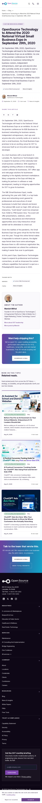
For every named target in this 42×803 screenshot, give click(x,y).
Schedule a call (21, 358)
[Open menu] (38, 4)
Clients (4, 677)
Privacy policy (26, 777)
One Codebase (7, 650)
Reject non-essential (11, 799)
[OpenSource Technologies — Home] (9, 3)
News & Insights (27, 89)
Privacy (4, 739)
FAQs (3, 708)
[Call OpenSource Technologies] (33, 4)
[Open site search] (29, 3)
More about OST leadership (13, 322)
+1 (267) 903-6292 (12, 594)
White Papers (6, 704)
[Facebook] (12, 599)
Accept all (31, 799)
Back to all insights (21, 565)
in (8, 115)
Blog (9, 10)
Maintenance (6, 638)
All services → (6, 654)
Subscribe (12, 772)
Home (4, 10)
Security (4, 727)
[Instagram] (16, 599)
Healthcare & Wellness (9, 623)
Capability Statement (9, 723)
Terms (4, 743)
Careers (4, 685)
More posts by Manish (11, 325)
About (4, 665)
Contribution (6, 681)
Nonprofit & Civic (7, 615)
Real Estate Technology (10, 627)
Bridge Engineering (8, 646)
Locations (5, 669)
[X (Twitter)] (8, 599)
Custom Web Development (12, 89)
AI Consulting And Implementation (13, 642)
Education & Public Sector (10, 619)
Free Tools (5, 712)
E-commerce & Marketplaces (12, 611)
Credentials (6, 673)
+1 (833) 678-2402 (15, 592)
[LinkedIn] (3, 599)
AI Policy (5, 735)
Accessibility (6, 731)
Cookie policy (10, 794)
